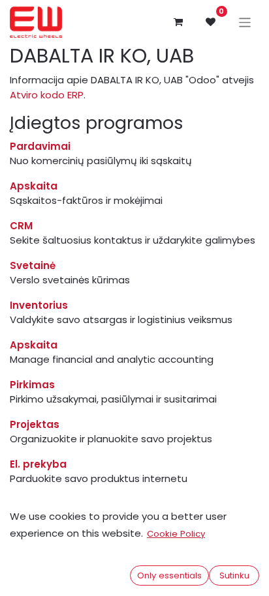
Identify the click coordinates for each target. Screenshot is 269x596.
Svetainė (32, 265)
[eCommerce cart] (178, 22)
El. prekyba (38, 464)
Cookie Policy (176, 534)
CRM (21, 226)
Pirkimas (32, 384)
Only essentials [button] (169, 575)
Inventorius (39, 305)
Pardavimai (40, 146)
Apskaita (33, 186)
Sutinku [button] (234, 575)
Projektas (34, 424)
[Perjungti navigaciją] (245, 21)
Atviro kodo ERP (47, 95)
